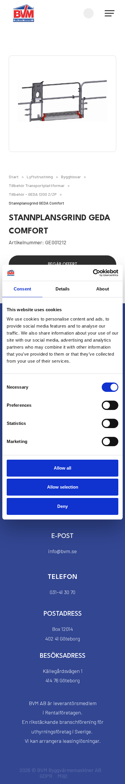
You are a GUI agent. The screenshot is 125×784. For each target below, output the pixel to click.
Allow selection (62, 486)
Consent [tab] (22, 288)
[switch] (110, 405)
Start (14, 176)
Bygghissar (71, 176)
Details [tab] (63, 288)
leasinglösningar (81, 741)
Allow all (62, 467)
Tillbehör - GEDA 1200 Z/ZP (33, 194)
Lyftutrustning (40, 176)
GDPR (46, 776)
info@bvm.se (62, 551)
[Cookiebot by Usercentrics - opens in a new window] (92, 273)
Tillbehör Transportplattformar (37, 185)
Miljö (62, 776)
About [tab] (102, 288)
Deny (62, 506)
